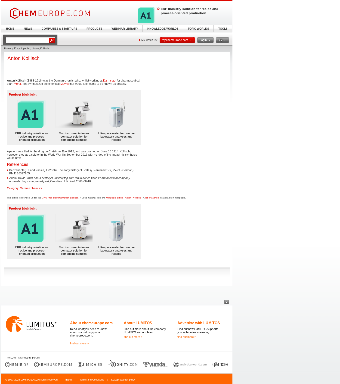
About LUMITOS (138, 323)
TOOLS (223, 28)
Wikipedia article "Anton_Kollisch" (124, 197)
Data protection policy (123, 379)
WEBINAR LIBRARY (124, 28)
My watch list (149, 40)
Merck (18, 83)
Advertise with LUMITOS (198, 323)
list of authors (152, 197)
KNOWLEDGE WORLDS (163, 28)
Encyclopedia (21, 48)
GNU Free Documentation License (60, 197)
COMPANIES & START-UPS (59, 28)
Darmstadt (109, 80)
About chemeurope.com (91, 323)
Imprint (68, 379)
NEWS (28, 28)
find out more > (79, 343)
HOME (10, 28)
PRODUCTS (94, 28)
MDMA (64, 83)
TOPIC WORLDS (198, 28)
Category (13, 188)
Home (7, 48)
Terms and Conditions (92, 379)
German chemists (31, 188)
